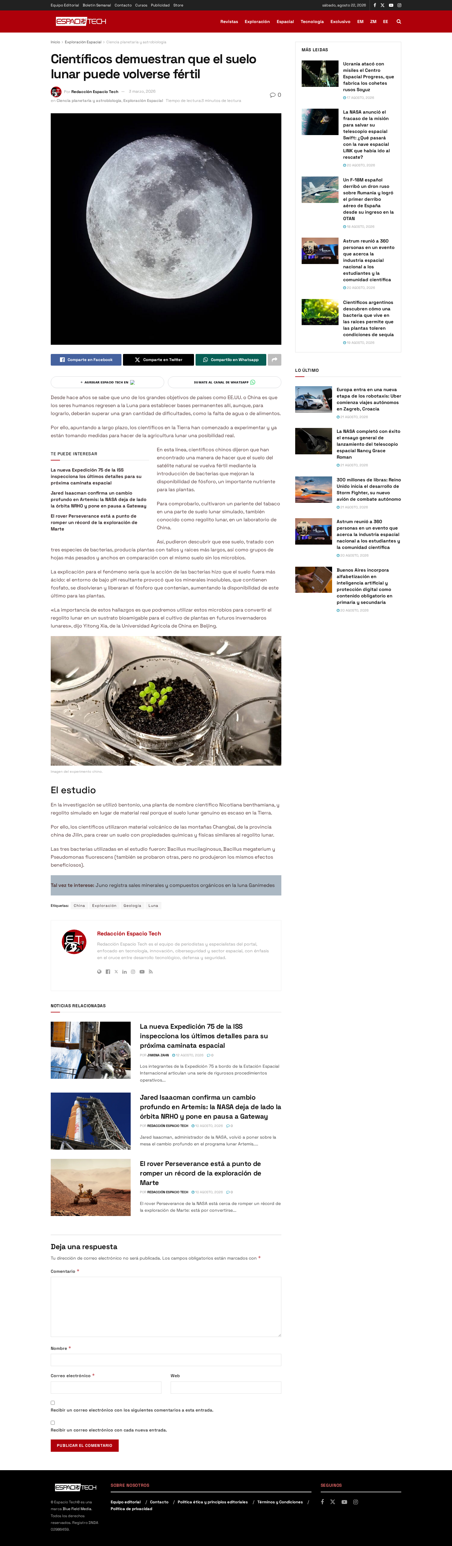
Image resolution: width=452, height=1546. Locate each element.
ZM (373, 21)
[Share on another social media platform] (274, 360)
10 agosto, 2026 (208, 1126)
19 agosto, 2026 (360, 342)
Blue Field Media (77, 1508)
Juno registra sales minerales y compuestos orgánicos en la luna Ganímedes (185, 885)
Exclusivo (341, 21)
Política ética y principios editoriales (213, 1502)
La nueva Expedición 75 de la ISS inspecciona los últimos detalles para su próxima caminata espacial (96, 476)
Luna (153, 905)
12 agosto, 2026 (189, 1055)
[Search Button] (399, 21)
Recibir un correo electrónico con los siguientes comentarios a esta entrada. (132, 1410)
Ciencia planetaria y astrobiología (136, 42)
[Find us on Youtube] (391, 5)
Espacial (285, 21)
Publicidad (160, 5)
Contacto (123, 5)
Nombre (61, 1348)
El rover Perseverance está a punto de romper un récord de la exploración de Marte (94, 522)
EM (360, 21)
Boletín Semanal (97, 5)
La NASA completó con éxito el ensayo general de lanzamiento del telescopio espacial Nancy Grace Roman (368, 444)
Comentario (65, 1271)
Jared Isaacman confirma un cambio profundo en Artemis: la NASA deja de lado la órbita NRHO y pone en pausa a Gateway (98, 499)
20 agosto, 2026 (360, 165)
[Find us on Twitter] (382, 5)
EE (385, 21)
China (79, 905)
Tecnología (312, 21)
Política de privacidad (131, 1508)
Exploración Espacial (83, 42)
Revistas (229, 21)
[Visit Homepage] (81, 21)
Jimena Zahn (158, 1055)
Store (178, 5)
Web (175, 1375)
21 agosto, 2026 (353, 417)
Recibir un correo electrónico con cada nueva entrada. (109, 1430)
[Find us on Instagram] (399, 5)
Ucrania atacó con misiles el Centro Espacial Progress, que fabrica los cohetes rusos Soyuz (368, 76)
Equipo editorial (126, 1502)
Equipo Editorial (65, 5)
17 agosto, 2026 (360, 97)
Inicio (55, 42)
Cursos (141, 5)
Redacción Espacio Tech (94, 91)
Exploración (257, 21)
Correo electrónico (73, 1375)
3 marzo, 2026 (142, 91)
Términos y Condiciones (280, 1502)
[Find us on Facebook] (375, 5)
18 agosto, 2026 (360, 226)
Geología (132, 905)
